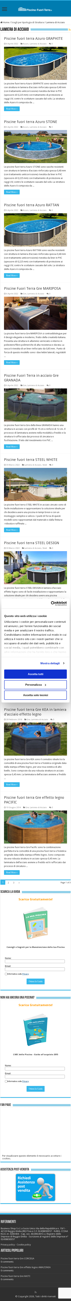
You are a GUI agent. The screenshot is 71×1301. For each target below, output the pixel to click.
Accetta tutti (35, 674)
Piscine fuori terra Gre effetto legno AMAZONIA (26, 1267)
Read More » (11, 109)
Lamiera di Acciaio (38, 44)
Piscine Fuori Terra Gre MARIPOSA (32, 288)
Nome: (8, 958)
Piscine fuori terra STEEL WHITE (31, 459)
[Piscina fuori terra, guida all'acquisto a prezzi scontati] (35, 8)
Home (6, 22)
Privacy (25, 974)
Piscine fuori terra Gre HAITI (15, 1276)
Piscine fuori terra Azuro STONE (30, 122)
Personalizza (33, 684)
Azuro (26, 44)
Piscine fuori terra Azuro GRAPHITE (33, 38)
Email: (8, 966)
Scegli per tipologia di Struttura (27, 22)
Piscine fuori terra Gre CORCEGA (17, 1258)
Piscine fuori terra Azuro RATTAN (31, 205)
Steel (44, 465)
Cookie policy (24, 1244)
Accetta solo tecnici (35, 695)
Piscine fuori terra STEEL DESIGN (31, 543)
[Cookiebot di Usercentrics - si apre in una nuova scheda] (51, 603)
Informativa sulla (18, 974)
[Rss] (35, 1292)
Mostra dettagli (50, 663)
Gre (24, 294)
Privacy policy (8, 1244)
